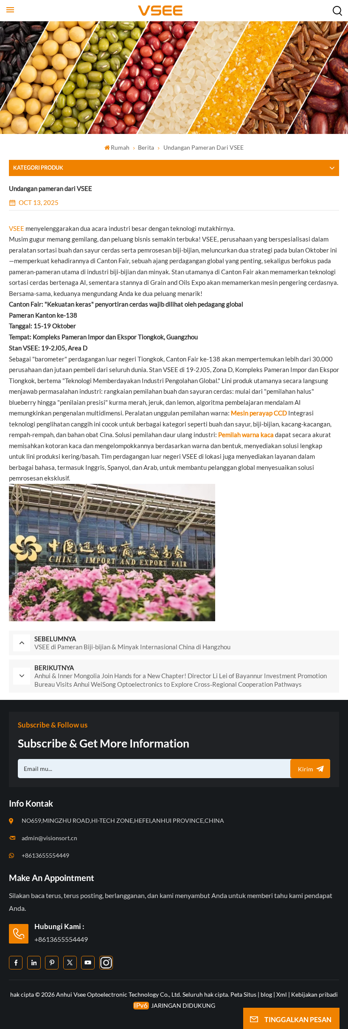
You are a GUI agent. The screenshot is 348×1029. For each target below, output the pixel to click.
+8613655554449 (45, 855)
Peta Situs (244, 994)
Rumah (120, 147)
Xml (281, 994)
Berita (146, 147)
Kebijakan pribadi (314, 994)
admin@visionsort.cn (49, 837)
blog (266, 994)
